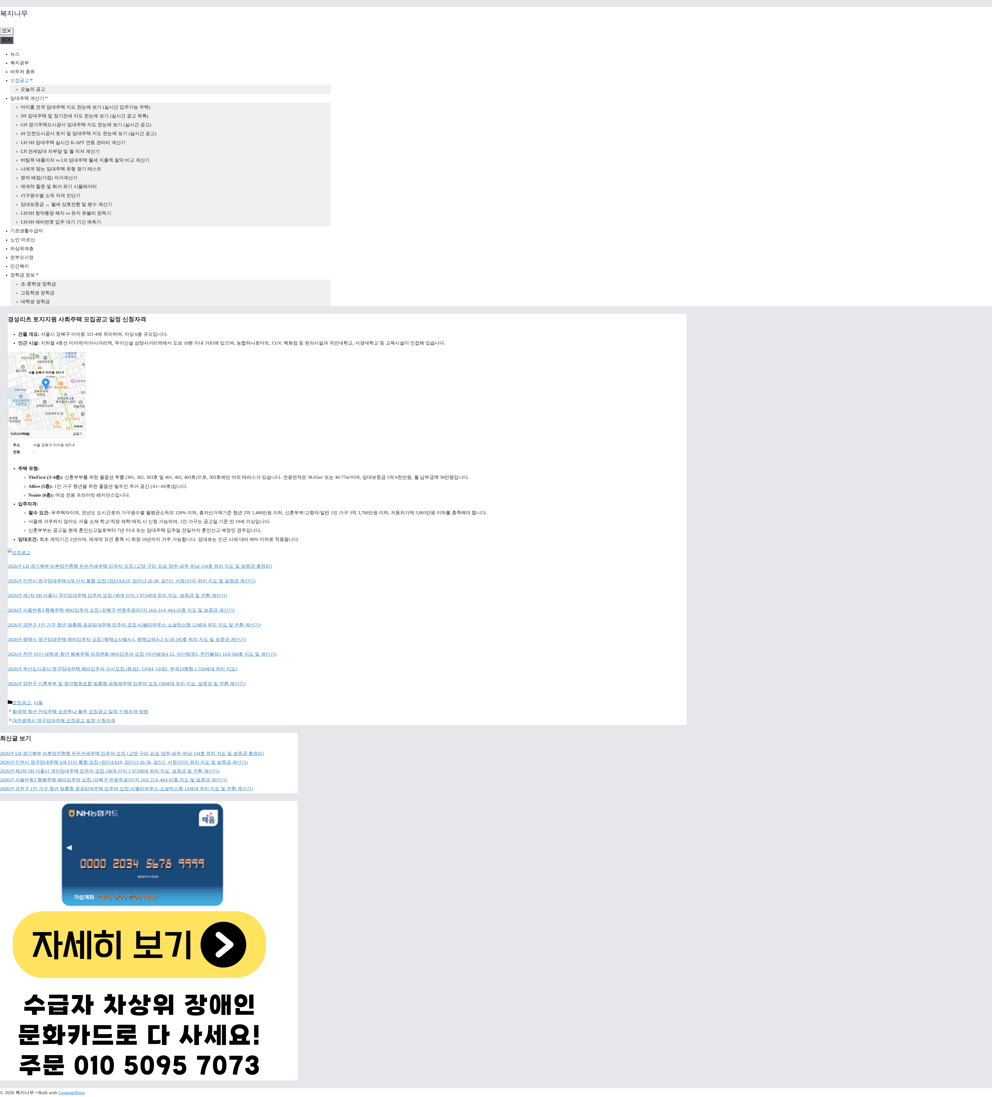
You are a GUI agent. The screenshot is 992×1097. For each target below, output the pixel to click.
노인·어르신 (22, 239)
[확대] (78, 381)
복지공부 (19, 62)
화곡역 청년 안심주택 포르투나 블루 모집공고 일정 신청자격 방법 (80, 711)
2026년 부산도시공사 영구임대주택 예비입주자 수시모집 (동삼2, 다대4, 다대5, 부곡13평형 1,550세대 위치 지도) (122, 668)
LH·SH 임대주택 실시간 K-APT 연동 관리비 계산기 (73, 142)
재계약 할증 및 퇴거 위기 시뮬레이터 (59, 186)
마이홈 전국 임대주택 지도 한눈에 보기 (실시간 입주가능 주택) (85, 107)
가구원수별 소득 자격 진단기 (50, 195)
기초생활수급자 (26, 230)
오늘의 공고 (33, 89)
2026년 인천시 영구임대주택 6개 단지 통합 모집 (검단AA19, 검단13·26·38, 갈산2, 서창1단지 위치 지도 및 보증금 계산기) (131, 581)
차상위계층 (22, 248)
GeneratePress (71, 1092)
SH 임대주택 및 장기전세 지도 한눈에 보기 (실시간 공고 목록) (84, 115)
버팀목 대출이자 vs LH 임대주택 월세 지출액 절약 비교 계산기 (85, 160)
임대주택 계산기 (27, 98)
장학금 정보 (22, 275)
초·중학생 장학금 (38, 284)
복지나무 (14, 13)
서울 (38, 702)
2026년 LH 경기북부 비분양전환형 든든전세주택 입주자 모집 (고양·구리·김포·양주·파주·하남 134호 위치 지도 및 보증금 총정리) (140, 566)
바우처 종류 (22, 71)
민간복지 (19, 266)
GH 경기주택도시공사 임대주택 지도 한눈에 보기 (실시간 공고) (86, 124)
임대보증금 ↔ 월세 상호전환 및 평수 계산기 (66, 204)
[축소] (78, 390)
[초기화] (78, 399)
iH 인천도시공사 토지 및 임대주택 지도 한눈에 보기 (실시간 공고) (88, 133)
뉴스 (15, 54)
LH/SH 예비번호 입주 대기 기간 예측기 (61, 222)
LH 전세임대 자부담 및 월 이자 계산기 (60, 151)
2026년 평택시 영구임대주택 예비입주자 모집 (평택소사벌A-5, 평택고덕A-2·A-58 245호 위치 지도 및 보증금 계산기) (127, 639)
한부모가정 (22, 257)
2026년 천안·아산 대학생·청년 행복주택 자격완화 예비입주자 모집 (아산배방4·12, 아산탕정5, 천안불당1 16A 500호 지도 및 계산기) (142, 654)
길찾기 (77, 434)
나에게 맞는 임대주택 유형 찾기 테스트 (61, 168)
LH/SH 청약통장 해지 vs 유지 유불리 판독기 (66, 213)
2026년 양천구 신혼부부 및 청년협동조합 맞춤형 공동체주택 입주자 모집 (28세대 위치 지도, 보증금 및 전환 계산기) (126, 683)
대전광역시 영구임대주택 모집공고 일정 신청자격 (63, 720)
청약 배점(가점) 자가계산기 (49, 177)
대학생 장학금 (35, 301)
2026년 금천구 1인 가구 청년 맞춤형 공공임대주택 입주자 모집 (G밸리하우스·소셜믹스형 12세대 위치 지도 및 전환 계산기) (134, 625)
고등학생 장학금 (38, 292)
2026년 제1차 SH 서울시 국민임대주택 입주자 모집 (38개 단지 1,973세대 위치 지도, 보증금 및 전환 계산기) (117, 595)
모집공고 (19, 80)
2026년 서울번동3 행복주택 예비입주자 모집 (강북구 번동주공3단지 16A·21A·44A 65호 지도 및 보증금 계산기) (121, 610)
